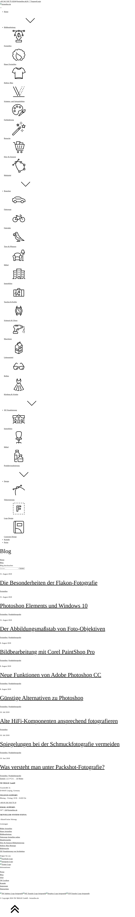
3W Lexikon (4, 880)
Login (39, 1)
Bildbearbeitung (5, 834)
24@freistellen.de (20, 1)
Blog (1, 563)
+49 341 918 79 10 (7, 1)
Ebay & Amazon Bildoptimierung (12, 843)
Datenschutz (4, 889)
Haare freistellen (6, 831)
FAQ (1, 878)
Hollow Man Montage (8, 846)
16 (17, 779)
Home (2, 560)
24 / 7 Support (31, 1)
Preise (2, 872)
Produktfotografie (14, 614)
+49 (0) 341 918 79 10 (8, 803)
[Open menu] (1, 7)
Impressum (4, 886)
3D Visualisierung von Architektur (12, 851)
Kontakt (3, 883)
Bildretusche (4, 848)
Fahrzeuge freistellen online (10, 837)
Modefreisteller (5, 840)
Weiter (20, 779)
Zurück (2, 779)
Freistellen (4, 591)
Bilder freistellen (6, 829)
